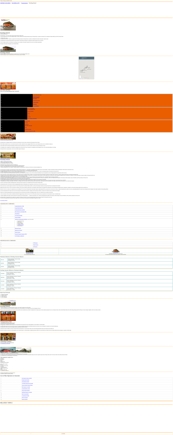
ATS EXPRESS (36, 106)
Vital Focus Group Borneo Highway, (36, 97)
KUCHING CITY (16, 3)
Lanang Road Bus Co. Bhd (26, 388)
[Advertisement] (86, 10)
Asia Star (30, 125)
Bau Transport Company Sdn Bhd (27, 378)
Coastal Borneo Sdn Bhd (25, 395)
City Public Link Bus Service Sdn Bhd (27, 383)
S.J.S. (29, 114)
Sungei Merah (35, 102)
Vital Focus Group (36, 100)
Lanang (29, 116)
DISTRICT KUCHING (5, 3)
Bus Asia (26, 125)
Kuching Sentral (115, 252)
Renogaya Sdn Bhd (24, 399)
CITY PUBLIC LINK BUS (32, 118)
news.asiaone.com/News (3, 200)
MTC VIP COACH (31, 108)
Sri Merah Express (21, 224)
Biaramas (35, 104)
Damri (29, 113)
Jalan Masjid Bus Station (29, 252)
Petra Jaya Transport (25, 397)
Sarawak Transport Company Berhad (27, 385)
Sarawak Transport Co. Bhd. (30, 131)
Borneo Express (30, 111)
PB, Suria (35, 98)
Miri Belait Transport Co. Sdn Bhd (27, 392)
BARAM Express (28, 129)
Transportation (24, 3)
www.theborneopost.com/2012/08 (5, 343)
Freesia (26, 122)
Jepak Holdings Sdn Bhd (25, 381)
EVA (26, 127)
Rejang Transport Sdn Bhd (26, 390)
